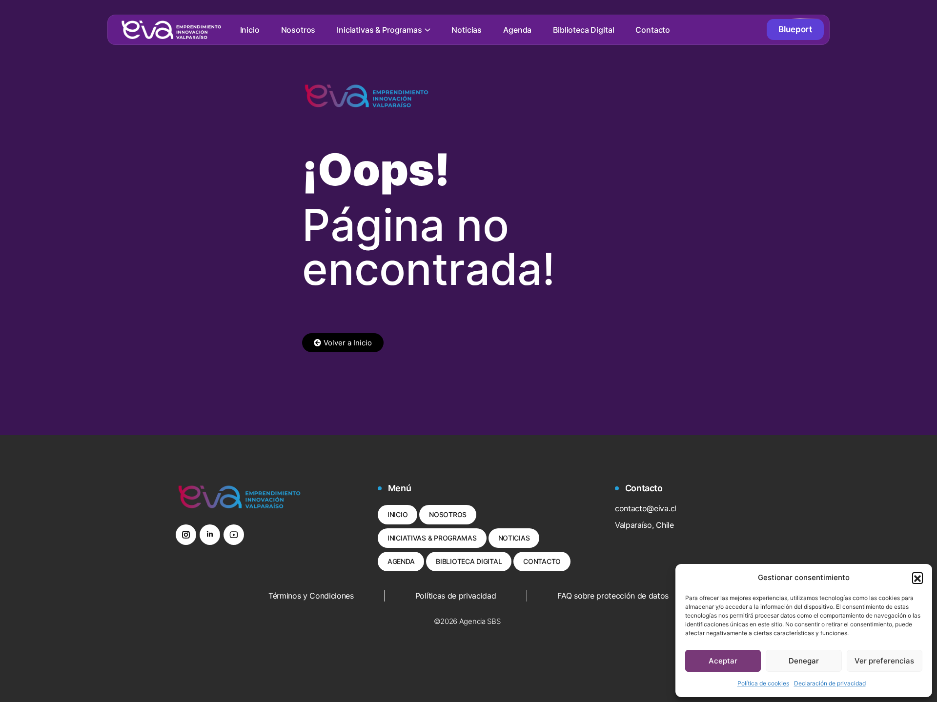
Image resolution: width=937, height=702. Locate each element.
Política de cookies (763, 683)
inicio (397, 514)
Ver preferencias (884, 660)
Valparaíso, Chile (644, 525)
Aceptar (723, 660)
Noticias (466, 30)
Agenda (517, 30)
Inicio (250, 30)
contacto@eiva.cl (645, 508)
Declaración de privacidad (830, 683)
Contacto (652, 30)
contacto (542, 561)
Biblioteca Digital (583, 30)
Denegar (804, 660)
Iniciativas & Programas (379, 30)
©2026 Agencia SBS (467, 621)
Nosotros (298, 30)
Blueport (795, 29)
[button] (917, 577)
